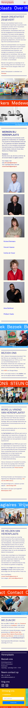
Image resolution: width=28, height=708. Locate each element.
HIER (5, 370)
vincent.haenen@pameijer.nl (9, 166)
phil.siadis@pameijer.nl (11, 162)
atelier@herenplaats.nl (8, 677)
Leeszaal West (5, 634)
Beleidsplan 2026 (6, 490)
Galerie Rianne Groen (16, 634)
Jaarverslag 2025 (11, 485)
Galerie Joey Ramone (7, 636)
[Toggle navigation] (24, 2)
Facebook (23, 623)
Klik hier (3, 68)
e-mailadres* (7, 694)
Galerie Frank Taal (15, 632)
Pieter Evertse (19, 467)
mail (16, 623)
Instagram (14, 625)
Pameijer (3, 73)
